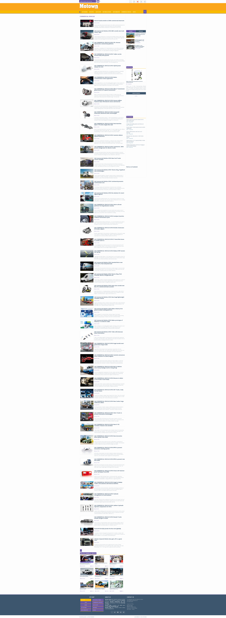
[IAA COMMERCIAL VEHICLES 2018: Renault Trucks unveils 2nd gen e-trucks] (87, 520)
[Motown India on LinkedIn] (145, 2)
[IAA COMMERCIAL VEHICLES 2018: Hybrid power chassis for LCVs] (87, 68)
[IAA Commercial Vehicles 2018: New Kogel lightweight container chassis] (87, 300)
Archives (95, 607)
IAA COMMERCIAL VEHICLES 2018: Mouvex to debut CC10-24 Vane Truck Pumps (108, 378)
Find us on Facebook (132, 167)
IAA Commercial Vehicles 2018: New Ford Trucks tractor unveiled (107, 158)
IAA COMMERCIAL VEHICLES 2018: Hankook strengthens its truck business (106, 494)
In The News (129, 116)
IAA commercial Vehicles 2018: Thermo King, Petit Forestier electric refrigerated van (108, 274)
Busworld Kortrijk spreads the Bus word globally (107, 528)
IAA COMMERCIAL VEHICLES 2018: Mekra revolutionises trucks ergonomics (105, 78)
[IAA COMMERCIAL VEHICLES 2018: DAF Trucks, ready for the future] (87, 393)
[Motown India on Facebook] (130, 2)
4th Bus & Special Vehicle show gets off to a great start (108, 539)
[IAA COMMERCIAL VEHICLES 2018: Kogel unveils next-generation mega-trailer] (87, 347)
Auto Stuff (98, 11)
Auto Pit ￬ (91, 11)
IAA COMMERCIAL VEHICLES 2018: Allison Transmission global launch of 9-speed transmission (109, 89)
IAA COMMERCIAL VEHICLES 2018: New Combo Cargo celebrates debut (109, 402)
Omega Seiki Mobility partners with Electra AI (135, 124)
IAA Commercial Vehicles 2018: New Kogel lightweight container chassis (109, 297)
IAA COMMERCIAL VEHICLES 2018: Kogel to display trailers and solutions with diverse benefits (108, 483)
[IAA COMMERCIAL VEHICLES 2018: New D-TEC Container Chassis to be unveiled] (87, 427)
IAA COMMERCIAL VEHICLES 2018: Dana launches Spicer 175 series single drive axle (107, 124)
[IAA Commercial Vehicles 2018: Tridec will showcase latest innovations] (87, 335)
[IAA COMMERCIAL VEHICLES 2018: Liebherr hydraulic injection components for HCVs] (87, 508)
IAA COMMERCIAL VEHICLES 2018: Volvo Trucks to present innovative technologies (108, 413)
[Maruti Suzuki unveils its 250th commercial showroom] (87, 23)
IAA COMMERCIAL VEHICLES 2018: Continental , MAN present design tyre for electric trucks (109, 147)
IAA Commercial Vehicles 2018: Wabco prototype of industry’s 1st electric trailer (108, 321)
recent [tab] (131, 31)
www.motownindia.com (113, 606)
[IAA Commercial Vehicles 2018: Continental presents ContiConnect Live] (87, 185)
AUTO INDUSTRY (116, 11)
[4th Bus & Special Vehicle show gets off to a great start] (87, 541)
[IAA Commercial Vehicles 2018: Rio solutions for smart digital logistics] (87, 196)
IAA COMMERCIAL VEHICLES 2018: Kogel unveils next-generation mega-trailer (109, 344)
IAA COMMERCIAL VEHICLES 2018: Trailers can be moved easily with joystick (107, 54)
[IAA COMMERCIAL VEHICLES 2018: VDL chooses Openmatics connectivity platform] (87, 46)
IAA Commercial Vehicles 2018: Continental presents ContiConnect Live (108, 182)
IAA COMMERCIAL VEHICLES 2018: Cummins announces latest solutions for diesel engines (109, 355)
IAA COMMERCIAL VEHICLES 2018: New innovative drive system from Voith (108, 436)
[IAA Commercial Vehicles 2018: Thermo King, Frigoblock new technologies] (87, 173)
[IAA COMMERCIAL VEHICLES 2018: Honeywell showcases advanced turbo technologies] (87, 114)
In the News (84, 11)
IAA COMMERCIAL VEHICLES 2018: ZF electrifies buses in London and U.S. (109, 240)
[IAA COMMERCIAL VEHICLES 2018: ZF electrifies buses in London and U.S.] (87, 241)
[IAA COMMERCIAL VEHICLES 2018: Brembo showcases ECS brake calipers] (87, 230)
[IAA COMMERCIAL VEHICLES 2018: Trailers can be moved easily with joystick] (87, 57)
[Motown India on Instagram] (141, 2)
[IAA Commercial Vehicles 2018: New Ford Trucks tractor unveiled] (87, 161)
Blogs (134, 11)
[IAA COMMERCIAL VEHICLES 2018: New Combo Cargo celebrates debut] (87, 405)
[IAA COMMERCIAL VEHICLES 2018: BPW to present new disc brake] (87, 461)
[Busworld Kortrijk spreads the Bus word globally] (87, 531)
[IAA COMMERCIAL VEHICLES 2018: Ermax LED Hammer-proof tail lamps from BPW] (87, 473)
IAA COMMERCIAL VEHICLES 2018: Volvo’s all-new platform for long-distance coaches (107, 205)
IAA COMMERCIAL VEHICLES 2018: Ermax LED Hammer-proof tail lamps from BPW (109, 471)
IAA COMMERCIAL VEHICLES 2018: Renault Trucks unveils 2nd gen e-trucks (108, 517)
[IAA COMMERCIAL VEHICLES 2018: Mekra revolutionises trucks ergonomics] (87, 80)
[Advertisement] (125, 6)
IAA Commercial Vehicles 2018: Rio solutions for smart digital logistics (109, 193)
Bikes (86, 605)
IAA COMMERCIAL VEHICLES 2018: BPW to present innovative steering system (108, 448)
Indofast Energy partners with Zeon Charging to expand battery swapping (135, 145)
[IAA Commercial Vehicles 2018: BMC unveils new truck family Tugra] (87, 34)
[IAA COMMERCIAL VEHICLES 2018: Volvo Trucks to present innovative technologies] (87, 416)
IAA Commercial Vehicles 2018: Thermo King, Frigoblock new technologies (109, 170)
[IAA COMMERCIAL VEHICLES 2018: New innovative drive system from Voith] (87, 439)
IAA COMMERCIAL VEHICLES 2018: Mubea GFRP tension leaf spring (109, 251)
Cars (86, 602)
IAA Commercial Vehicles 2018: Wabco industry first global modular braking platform (108, 309)
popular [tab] (141, 31)
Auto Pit (83, 599)
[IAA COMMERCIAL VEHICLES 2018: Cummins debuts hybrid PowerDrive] (87, 138)
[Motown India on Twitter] (134, 2)
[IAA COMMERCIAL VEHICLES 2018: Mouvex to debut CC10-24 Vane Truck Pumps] (87, 381)
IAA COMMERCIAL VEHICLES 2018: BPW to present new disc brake (109, 459)
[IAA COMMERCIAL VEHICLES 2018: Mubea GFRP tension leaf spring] (87, 253)
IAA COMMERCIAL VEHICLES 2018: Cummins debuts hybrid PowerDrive (108, 135)
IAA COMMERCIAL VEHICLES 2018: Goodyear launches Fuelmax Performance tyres (109, 216)
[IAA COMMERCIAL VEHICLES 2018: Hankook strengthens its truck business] (87, 496)
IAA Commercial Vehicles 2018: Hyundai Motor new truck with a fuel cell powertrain (108, 263)
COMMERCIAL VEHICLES (126, 11)
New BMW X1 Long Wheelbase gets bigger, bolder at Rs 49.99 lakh (114, 1)
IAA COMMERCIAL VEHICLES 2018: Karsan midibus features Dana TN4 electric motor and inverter (108, 101)
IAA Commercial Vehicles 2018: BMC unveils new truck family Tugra (109, 31)
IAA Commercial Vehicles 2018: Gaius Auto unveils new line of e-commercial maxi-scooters (109, 286)
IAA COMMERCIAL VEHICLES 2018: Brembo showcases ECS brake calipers (109, 228)
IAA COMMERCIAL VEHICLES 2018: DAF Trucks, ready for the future (108, 390)
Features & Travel (107, 11)
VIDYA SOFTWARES (143, 616)
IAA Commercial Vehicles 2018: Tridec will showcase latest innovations (108, 332)
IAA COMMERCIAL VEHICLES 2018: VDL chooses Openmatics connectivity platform (107, 43)
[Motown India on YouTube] (138, 2)
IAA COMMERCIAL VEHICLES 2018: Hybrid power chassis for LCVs (107, 66)
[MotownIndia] (89, 6)
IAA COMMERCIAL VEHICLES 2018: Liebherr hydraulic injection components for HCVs (108, 506)
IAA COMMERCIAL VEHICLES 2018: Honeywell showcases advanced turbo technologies (106, 112)
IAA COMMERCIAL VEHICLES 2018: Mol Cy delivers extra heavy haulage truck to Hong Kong (108, 367)
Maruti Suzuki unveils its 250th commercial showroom (109, 20)
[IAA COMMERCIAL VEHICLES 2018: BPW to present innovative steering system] (87, 450)
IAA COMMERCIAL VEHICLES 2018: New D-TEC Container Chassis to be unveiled (106, 425)
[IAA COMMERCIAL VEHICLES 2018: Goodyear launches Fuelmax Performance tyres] (87, 218)
